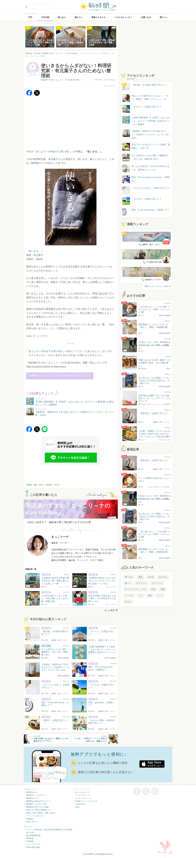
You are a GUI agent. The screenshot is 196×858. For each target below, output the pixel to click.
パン (140, 595)
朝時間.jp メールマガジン (36, 795)
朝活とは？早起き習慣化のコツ (39, 810)
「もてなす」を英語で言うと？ (147, 199)
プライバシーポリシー (35, 816)
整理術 (29, 485)
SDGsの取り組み (33, 847)
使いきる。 (35, 251)
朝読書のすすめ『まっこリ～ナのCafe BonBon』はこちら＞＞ (59, 375)
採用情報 (29, 838)
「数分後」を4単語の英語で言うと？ (149, 85)
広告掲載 (29, 841)
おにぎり (163, 577)
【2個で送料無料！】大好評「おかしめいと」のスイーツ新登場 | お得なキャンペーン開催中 (151, 121)
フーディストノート (83, 795)
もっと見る (109, 610)
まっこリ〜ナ (109, 86)
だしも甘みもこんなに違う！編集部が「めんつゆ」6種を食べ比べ (150, 157)
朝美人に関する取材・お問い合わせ (40, 813)
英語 (140, 577)
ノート (160, 595)
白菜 (153, 589)
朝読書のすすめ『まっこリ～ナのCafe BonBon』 (61, 80)
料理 (35, 485)
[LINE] (44, 431)
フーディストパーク (83, 798)
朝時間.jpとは (31, 792)
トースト (129, 595)
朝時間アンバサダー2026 (36, 804)
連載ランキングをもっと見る (156, 286)
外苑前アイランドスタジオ (86, 801)
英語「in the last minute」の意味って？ (151, 210)
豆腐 (162, 589)
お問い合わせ (31, 822)
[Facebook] (29, 95)
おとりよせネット (82, 792)
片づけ (57, 485)
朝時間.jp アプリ (33, 798)
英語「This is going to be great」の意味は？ (151, 179)
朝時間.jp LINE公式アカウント (38, 801)
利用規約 (29, 819)
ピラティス (157, 583)
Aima (77, 807)
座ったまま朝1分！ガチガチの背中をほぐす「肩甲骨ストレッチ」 (150, 168)
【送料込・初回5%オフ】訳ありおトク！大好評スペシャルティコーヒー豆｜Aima (151, 134)
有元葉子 (49, 485)
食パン (128, 583)
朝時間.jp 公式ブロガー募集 (37, 807)
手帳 (149, 595)
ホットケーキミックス (135, 589)
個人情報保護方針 (33, 835)
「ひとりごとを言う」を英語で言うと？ (151, 188)
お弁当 (150, 577)
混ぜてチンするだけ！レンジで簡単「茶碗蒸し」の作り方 (148, 146)
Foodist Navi (80, 804)
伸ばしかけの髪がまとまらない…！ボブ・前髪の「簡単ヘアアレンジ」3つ (150, 97)
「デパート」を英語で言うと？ (147, 106)
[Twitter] (37, 95)
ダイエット (141, 583)
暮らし (41, 485)
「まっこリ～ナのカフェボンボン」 (45, 351)
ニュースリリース (33, 844)
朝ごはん (129, 577)
